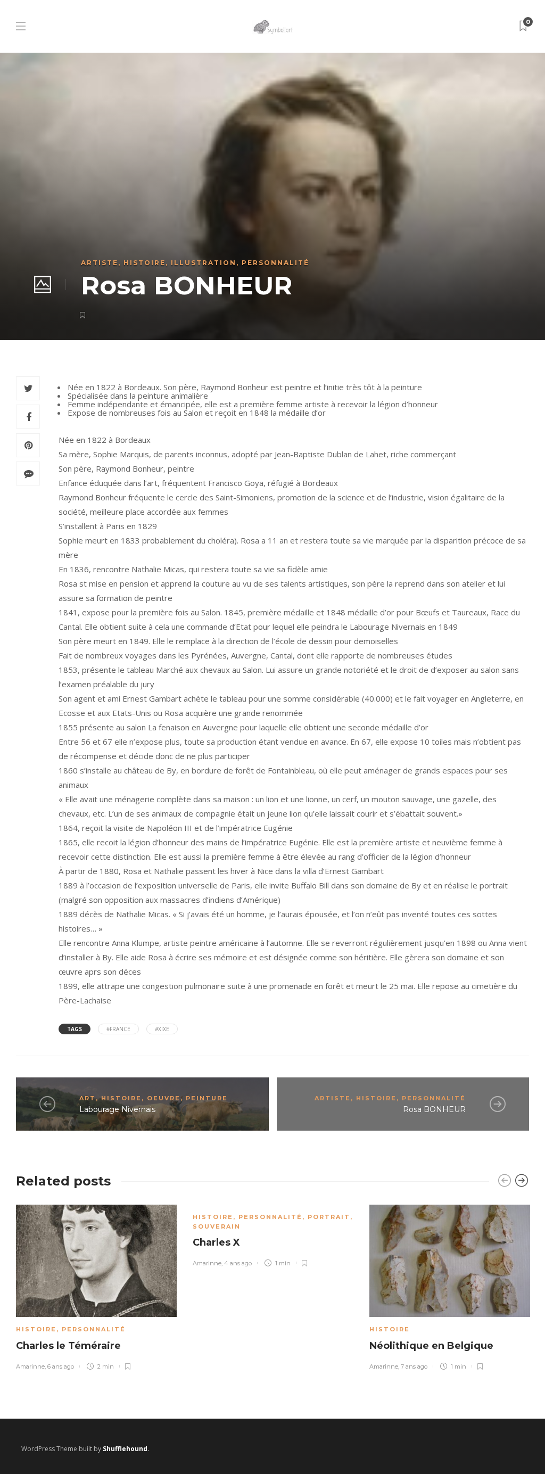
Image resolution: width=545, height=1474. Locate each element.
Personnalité (275, 263)
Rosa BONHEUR (434, 1109)
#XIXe (162, 1029)
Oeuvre (163, 1098)
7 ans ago (414, 1366)
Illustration (203, 263)
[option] (96, 1285)
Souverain (217, 1226)
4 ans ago (238, 1263)
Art (87, 1098)
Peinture (207, 1098)
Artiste (99, 263)
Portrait (329, 1217)
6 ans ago (60, 1366)
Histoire (144, 263)
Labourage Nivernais (117, 1109)
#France (118, 1029)
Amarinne (30, 1366)
